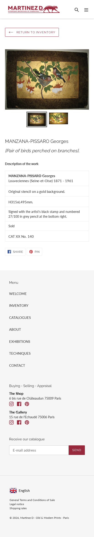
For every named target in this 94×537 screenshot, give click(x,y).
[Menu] (86, 9)
